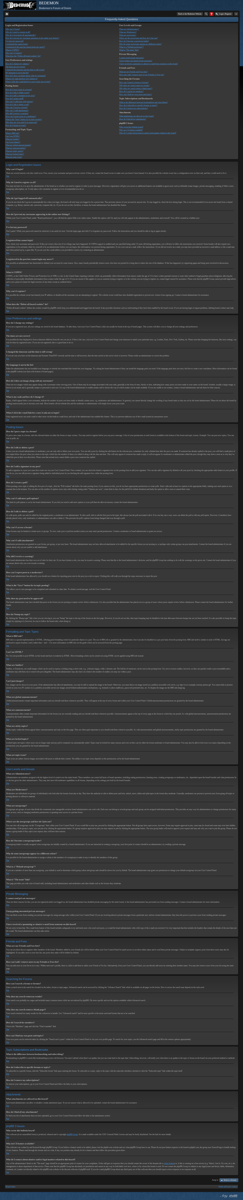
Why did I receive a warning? (16, 113)
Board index (10, 1187)
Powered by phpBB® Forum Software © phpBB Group (233, 1196)
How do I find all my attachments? (132, 119)
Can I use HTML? (12, 136)
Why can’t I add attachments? (16, 110)
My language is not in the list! (17, 73)
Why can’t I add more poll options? (19, 101)
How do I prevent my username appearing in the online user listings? (32, 38)
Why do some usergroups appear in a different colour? (140, 44)
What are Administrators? (129, 29)
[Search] (206, 14)
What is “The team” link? (129, 50)
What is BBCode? (12, 133)
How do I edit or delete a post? (17, 92)
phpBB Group (72, 1134)
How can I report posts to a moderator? (20, 116)
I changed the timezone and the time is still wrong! (25, 70)
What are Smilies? (12, 139)
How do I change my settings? (17, 64)
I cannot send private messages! (131, 58)
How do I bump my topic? (15, 125)
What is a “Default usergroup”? (131, 47)
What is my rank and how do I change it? (21, 79)
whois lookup (168, 1163)
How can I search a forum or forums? (134, 82)
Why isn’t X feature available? (131, 130)
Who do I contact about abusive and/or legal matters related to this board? (147, 133)
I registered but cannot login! (16, 44)
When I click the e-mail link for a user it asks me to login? (27, 82)
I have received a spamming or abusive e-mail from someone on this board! (148, 64)
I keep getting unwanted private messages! (135, 61)
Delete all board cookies (228, 1187)
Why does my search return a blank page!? (135, 88)
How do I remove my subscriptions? (133, 108)
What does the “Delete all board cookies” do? (23, 56)
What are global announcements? (18, 145)
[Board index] (7, 14)
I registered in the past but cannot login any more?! (25, 47)
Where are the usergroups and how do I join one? (138, 38)
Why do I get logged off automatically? (20, 35)
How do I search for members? (131, 91)
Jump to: (215, 1180)
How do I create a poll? (14, 98)
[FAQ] (211, 14)
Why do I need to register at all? (17, 32)
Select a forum (230, 1180)
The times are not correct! (15, 67)
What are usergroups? (127, 35)
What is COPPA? (12, 50)
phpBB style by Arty (223, 1196)
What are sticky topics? (14, 151)
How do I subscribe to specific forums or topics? (138, 105)
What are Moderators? (128, 32)
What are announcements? (15, 148)
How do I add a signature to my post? (20, 95)
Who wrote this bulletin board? (131, 127)
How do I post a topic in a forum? (18, 89)
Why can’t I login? (12, 29)
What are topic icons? (13, 157)
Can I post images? (12, 142)
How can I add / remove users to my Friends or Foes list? (141, 75)
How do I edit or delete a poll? (17, 104)
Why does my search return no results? (134, 85)
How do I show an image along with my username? (25, 76)
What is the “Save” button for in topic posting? (23, 119)
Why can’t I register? (13, 53)
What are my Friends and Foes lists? (133, 72)
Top (7, 176)
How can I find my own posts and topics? (135, 94)
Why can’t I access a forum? (16, 107)
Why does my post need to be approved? (21, 122)
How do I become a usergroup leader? (134, 41)
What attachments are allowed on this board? (136, 116)
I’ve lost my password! (14, 41)
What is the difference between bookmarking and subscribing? (143, 102)
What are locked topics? (14, 154)
